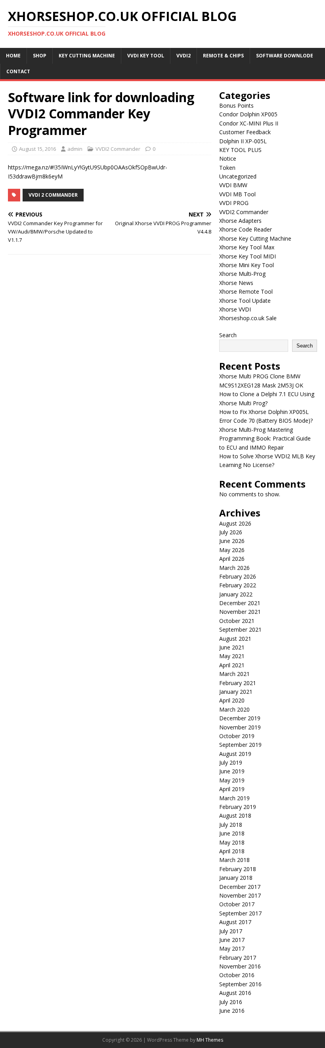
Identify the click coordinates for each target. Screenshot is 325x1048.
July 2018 (230, 824)
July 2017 (230, 931)
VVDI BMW (233, 185)
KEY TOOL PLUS (240, 150)
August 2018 (235, 815)
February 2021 (237, 683)
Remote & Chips (223, 55)
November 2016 (240, 966)
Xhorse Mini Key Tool (246, 265)
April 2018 (232, 851)
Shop (39, 55)
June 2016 (232, 1010)
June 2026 (232, 541)
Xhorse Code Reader (245, 229)
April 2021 (232, 665)
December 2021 (239, 603)
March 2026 (234, 567)
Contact (18, 71)
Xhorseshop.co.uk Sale (248, 318)
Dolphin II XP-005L (243, 141)
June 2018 (232, 833)
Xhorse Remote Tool (246, 291)
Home (13, 55)
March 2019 (234, 798)
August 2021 (235, 638)
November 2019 (240, 727)
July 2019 (230, 762)
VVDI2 (183, 55)
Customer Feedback (245, 132)
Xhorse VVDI (235, 309)
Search (228, 335)
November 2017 (240, 895)
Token (227, 167)
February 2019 (237, 807)
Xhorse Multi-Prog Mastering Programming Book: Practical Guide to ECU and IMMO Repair (265, 438)
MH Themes (210, 1040)
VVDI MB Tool (237, 194)
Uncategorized (237, 176)
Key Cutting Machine (87, 55)
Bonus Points (236, 105)
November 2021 (240, 611)
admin (74, 148)
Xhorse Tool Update (245, 300)
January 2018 (235, 877)
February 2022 (237, 585)
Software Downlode (284, 55)
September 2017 (240, 913)
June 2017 (232, 940)
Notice (227, 158)
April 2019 (232, 789)
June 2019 (232, 771)
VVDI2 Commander (118, 148)
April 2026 (232, 558)
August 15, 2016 (37, 148)
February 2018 (237, 869)
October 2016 (236, 975)
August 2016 (235, 993)
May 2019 (232, 780)
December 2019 (239, 718)
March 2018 (234, 860)
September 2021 (240, 629)
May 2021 (232, 656)
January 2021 (235, 691)
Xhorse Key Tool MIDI (247, 256)
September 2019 (240, 744)
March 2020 (234, 709)
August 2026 (235, 523)
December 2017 (239, 886)
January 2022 (235, 594)
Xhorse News (236, 283)
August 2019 (235, 754)
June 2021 (232, 647)
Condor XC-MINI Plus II (248, 123)
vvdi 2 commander (53, 195)
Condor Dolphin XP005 (248, 114)
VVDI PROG (234, 203)
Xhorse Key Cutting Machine (255, 238)
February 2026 (237, 576)
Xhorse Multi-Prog (242, 273)
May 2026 (232, 550)
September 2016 (240, 984)
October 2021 (236, 621)
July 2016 (230, 1002)
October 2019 (236, 736)
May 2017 (232, 948)
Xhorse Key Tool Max (246, 247)
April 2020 (232, 700)
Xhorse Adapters (240, 220)
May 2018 (232, 842)
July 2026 (230, 532)
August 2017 (235, 922)
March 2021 (234, 674)
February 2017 (237, 957)
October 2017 (236, 904)
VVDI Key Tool (145, 55)
